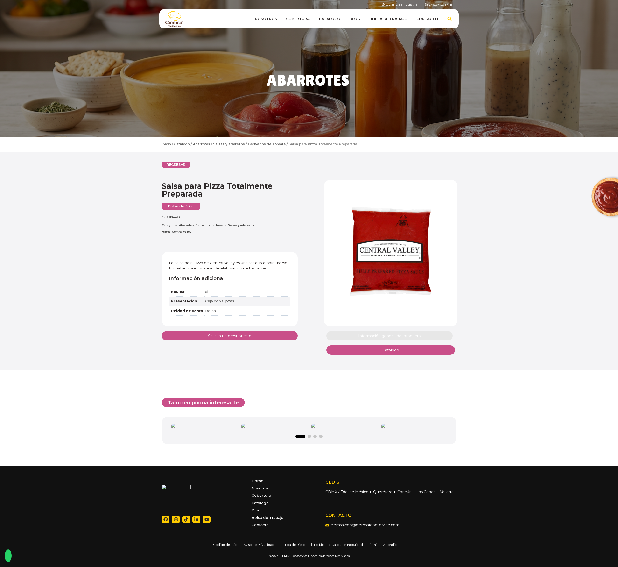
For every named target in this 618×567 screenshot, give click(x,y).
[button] (176, 165)
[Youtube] (207, 519)
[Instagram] (176, 519)
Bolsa (210, 310)
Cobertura (298, 18)
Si (206, 291)
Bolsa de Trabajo (388, 18)
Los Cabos (425, 491)
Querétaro (383, 491)
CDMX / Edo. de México (346, 491)
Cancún (404, 491)
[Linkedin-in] (196, 519)
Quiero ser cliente (402, 4)
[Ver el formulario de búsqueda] (449, 18)
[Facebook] (165, 519)
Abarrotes (308, 80)
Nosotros (266, 18)
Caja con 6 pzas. (220, 301)
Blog (354, 18)
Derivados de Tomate (267, 144)
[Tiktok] (186, 519)
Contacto (427, 18)
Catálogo (329, 18)
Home (257, 480)
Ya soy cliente (440, 4)
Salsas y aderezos (229, 144)
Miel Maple (414, 427)
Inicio (166, 144)
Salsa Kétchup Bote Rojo (274, 427)
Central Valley (181, 231)
